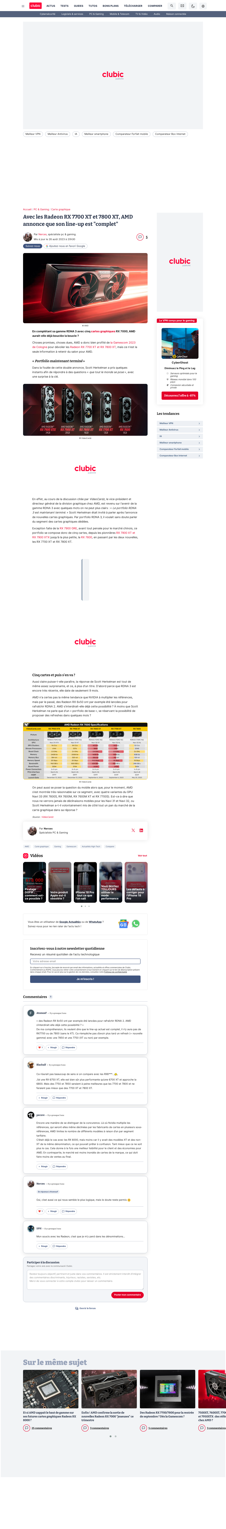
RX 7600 (86, 537)
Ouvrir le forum (87, 1308)
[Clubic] (35, 6)
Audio (157, 14)
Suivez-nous (33, 246)
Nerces (42, 234)
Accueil (27, 209)
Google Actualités (70, 922)
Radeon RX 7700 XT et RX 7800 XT (93, 347)
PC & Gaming (96, 14)
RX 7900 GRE (68, 528)
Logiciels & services (72, 14)
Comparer (155, 6)
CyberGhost (180, 362)
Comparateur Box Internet (170, 134)
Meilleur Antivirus (58, 134)
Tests (64, 6)
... (86, 563)
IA (76, 134)
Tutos (93, 6)
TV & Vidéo (141, 14)
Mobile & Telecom (119, 14)
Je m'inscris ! (85, 979)
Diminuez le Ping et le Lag (180, 368)
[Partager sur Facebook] (218, 1503)
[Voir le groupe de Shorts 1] (81, 906)
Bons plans (111, 6)
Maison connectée (176, 14)
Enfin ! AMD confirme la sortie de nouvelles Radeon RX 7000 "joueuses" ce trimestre (107, 1416)
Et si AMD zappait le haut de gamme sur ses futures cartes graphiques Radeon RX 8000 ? (49, 1416)
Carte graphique (60, 209)
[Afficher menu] (23, 6)
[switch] (193, 6)
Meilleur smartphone (96, 134)
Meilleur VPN (33, 134)
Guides (78, 6)
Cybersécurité (47, 14)
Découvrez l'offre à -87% (180, 395)
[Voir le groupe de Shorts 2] (85, 906)
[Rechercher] (172, 6)
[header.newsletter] (182, 6)
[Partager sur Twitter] (218, 1513)
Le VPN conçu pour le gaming (176, 320)
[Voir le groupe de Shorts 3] (89, 906)
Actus (50, 6)
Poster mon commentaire (127, 1295)
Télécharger (133, 6)
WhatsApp (95, 922)
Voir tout (142, 856)
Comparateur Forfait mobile (131, 134)
